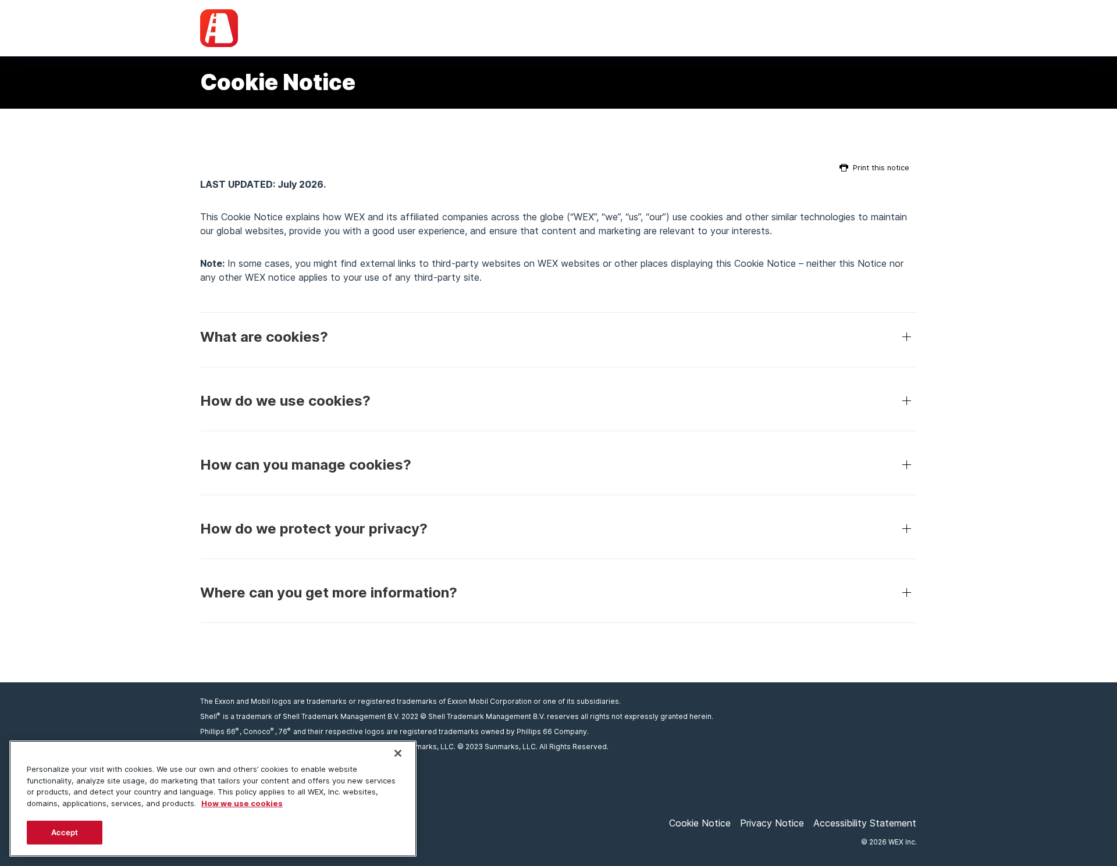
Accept (65, 832)
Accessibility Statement (864, 823)
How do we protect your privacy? (314, 528)
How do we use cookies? (285, 400)
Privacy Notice (772, 823)
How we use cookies (242, 803)
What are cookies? (264, 336)
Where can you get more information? (328, 592)
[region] (213, 798)
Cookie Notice (700, 823)
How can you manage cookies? (305, 464)
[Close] (398, 753)
